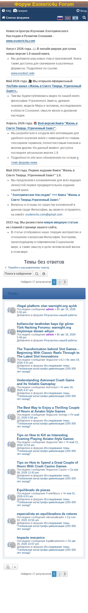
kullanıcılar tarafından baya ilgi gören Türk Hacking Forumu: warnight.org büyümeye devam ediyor (45, 327)
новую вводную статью (61, 222)
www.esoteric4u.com (20, 41)
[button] (65, 282)
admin (50, 309)
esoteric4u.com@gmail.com (43, 214)
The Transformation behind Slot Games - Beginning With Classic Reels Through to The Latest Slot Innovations (48, 352)
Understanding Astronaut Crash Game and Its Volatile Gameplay (45, 382)
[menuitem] (6, 10)
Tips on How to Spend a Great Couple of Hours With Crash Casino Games (47, 464)
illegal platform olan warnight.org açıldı (47, 306)
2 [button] (59, 282)
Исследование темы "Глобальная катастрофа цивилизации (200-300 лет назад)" (46, 368)
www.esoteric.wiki (22, 73)
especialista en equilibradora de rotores (47, 514)
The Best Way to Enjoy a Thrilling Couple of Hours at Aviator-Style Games (48, 409)
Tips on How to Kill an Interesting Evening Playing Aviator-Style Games (45, 437)
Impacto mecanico (31, 537)
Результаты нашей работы (60, 315)
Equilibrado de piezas (33, 490)
